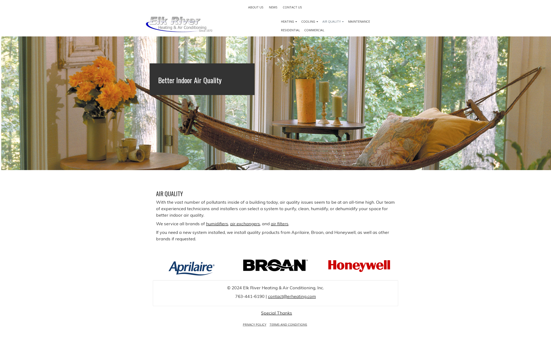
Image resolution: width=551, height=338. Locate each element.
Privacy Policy (254, 324)
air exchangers (245, 223)
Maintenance (359, 21)
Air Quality (332, 21)
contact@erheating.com (292, 296)
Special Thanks (276, 313)
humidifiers (217, 223)
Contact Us (292, 7)
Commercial (314, 30)
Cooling (308, 21)
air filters (279, 223)
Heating (288, 21)
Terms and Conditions (288, 324)
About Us (255, 7)
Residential (290, 30)
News (273, 7)
